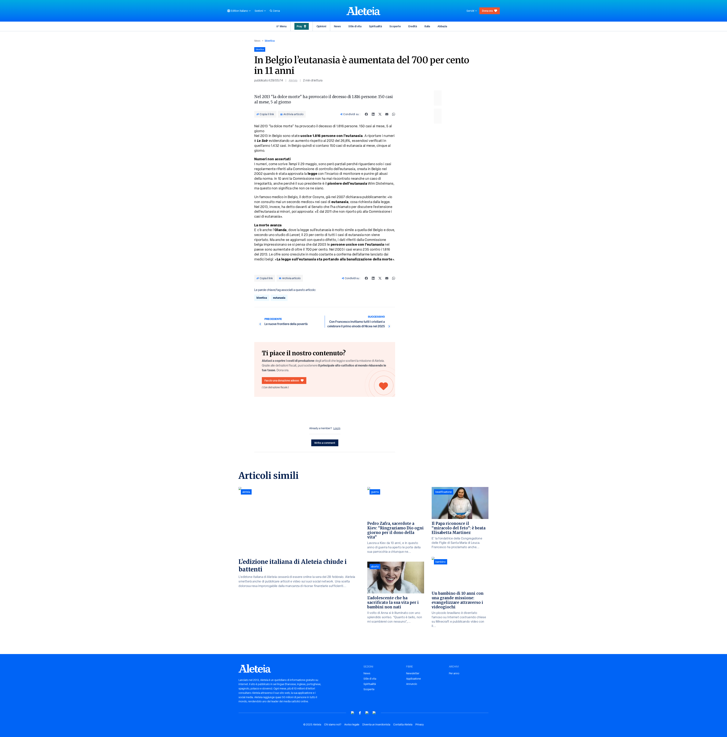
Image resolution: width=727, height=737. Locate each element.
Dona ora (487, 11)
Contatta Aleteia (402, 724)
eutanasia (279, 297)
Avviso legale (351, 724)
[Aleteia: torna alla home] (363, 10)
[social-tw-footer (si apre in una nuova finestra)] (367, 713)
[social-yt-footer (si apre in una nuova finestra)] (352, 713)
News (337, 26)
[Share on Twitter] (379, 114)
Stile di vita (354, 26)
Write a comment (324, 443)
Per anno (454, 673)
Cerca (276, 11)
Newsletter (412, 673)
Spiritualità (375, 26)
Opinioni (321, 26)
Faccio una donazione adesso (281, 380)
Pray (299, 26)
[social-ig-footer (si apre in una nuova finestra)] (374, 713)
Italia (427, 26)
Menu (283, 26)
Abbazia (442, 26)
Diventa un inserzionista (376, 724)
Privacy (419, 724)
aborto (375, 566)
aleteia (246, 492)
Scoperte (395, 26)
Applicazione (413, 678)
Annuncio (411, 684)
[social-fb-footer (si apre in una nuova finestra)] (360, 713)
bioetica (270, 40)
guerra (375, 492)
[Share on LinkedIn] (373, 114)
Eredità (412, 26)
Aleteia (293, 80)
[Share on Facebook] (366, 114)
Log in (336, 428)
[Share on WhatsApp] (393, 114)
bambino (440, 561)
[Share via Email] (386, 114)
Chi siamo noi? (332, 724)
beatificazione (443, 492)
